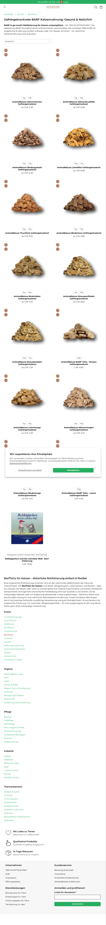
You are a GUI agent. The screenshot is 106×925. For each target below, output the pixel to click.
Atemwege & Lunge (13, 674)
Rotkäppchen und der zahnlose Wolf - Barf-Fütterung (27, 555)
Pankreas (8, 692)
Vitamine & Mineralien (14, 649)
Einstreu (8, 738)
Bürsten (8, 717)
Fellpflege (9, 720)
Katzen (20, 14)
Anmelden (77, 904)
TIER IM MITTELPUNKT (16, 870)
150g (79, 358)
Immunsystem (11, 799)
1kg (24, 98)
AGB (7, 874)
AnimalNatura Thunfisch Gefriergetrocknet (27, 233)
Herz (6, 677)
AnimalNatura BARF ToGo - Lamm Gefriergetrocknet (79, 494)
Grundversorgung (12, 617)
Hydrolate (9, 820)
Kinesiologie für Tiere (15, 896)
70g (30, 163)
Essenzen (8, 813)
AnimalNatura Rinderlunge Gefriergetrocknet (27, 494)
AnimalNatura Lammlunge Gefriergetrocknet (27, 428)
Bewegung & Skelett (14, 695)
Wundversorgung (12, 731)
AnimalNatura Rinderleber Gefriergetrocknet (27, 297)
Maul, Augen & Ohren (14, 727)
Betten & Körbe (11, 763)
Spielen (7, 756)
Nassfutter (9, 624)
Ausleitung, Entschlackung (17, 702)
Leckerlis (8, 638)
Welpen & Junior (12, 792)
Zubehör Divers (11, 777)
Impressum (10, 878)
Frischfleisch (10, 620)
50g (30, 423)
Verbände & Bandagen (14, 734)
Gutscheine (59, 874)
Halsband (8, 759)
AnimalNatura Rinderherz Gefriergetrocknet (78, 233)
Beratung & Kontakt (64, 870)
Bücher (7, 774)
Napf (6, 767)
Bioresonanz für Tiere (15, 893)
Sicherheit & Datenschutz (66, 878)
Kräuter (7, 652)
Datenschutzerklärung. (21, 463)
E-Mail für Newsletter (65, 892)
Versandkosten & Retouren (67, 881)
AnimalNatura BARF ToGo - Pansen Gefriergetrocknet (79, 363)
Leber (6, 681)
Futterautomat (11, 770)
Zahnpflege (9, 724)
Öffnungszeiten (12, 881)
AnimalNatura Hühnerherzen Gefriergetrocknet (27, 103)
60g (29, 98)
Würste (7, 642)
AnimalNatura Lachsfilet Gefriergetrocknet (78, 167)
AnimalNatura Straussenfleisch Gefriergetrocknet (79, 297)
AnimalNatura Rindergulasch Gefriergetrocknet (27, 168)
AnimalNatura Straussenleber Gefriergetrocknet (27, 363)
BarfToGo (32, 14)
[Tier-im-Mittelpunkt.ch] (53, 7)
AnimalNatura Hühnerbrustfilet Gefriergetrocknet (79, 103)
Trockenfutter (10, 631)
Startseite (8, 14)
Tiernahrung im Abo (15, 904)
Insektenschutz (11, 742)
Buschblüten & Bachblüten (17, 816)
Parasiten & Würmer (14, 809)
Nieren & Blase (11, 684)
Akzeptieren (73, 470)
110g (76, 163)
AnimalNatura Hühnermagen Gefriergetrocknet (79, 428)
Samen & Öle (10, 656)
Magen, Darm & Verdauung (17, 688)
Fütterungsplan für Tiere (17, 900)
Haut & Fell (9, 699)
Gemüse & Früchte (13, 659)
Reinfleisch (9, 627)
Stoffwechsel (10, 802)
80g (81, 98)
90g (29, 292)
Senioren (8, 795)
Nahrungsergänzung (14, 645)
